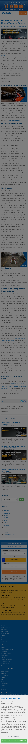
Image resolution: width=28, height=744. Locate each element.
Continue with (13, 741)
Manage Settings (13, 736)
